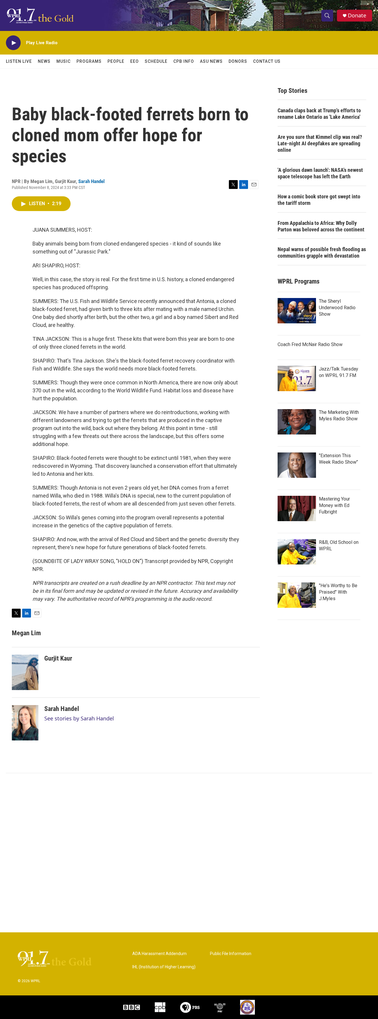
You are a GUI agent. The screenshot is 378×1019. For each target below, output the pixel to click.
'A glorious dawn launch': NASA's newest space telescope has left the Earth (320, 173)
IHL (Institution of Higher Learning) (163, 967)
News (44, 61)
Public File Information (230, 953)
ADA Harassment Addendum (159, 953)
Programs (89, 61)
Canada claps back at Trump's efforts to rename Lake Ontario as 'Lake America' (319, 113)
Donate (357, 15)
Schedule (156, 61)
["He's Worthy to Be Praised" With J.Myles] (297, 595)
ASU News (211, 61)
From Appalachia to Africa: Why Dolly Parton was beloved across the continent (321, 226)
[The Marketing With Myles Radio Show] (297, 421)
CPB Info (183, 61)
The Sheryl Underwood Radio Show (337, 307)
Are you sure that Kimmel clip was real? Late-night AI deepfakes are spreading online (320, 143)
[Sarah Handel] (25, 722)
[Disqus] (189, 852)
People (115, 61)
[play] (13, 42)
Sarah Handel (91, 181)
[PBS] (190, 1007)
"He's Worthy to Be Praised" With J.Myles (338, 592)
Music (63, 61)
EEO (134, 61)
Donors (238, 61)
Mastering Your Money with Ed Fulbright (334, 505)
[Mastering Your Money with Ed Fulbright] (297, 508)
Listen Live (19, 61)
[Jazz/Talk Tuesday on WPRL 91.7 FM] (297, 378)
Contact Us (267, 61)
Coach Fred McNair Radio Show (310, 344)
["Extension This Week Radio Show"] (297, 465)
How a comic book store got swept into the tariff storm (319, 199)
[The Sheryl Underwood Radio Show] (297, 310)
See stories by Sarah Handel (79, 718)
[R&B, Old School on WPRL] (297, 551)
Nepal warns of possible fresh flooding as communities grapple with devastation (322, 252)
